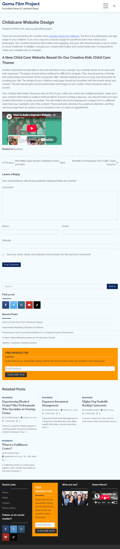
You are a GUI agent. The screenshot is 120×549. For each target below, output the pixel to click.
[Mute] (113, 502)
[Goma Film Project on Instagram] (21, 305)
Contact (6, 503)
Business (18, 149)
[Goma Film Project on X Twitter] (13, 305)
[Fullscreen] (115, 502)
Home (5, 492)
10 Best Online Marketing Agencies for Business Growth (28, 337)
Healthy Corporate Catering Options (19, 343)
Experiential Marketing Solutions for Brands (22, 327)
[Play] (96, 502)
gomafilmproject (43, 28)
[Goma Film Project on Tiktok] (37, 305)
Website (6, 240)
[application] (105, 498)
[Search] (114, 6)
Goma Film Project (21, 3)
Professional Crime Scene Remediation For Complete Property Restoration (37, 332)
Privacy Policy (9, 508)
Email (66, 226)
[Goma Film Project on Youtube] (29, 305)
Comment (8, 187)
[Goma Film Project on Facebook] (5, 305)
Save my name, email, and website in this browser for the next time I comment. (49, 254)
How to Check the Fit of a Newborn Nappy (22, 322)
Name (6, 226)
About (5, 497)
